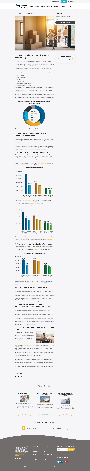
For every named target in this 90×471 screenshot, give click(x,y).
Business (43, 6)
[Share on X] (15, 376)
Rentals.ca (31, 203)
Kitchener (36, 462)
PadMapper (37, 203)
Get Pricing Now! (57, 428)
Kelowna (35, 451)
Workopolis (30, 149)
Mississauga (36, 456)
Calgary (35, 446)
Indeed (26, 149)
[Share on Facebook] (18, 376)
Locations (63, 6)
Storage (37, 6)
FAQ (44, 451)
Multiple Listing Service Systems (28, 164)
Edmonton (36, 449)
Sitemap (45, 459)
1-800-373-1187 (26, 367)
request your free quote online (37, 367)
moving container (27, 345)
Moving (31, 6)
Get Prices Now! (66, 60)
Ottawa (35, 459)
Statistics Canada (37, 249)
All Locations (47, 462)
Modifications (49, 6)
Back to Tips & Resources (25, 13)
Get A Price (63, 1)
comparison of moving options (38, 363)
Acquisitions (46, 456)
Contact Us (18, 458)
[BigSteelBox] (21, 6)
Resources (56, 6)
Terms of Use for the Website (19, 454)
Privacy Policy (17, 455)
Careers (45, 449)
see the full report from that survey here (29, 91)
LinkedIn (35, 149)
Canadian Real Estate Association (42, 163)
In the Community (48, 454)
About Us (45, 446)
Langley (35, 454)
